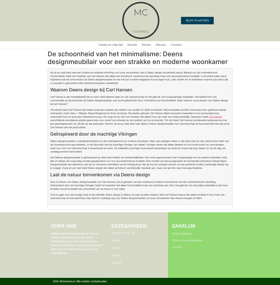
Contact (176, 44)
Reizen (146, 44)
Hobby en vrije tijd (111, 44)
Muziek (132, 44)
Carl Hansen (215, 116)
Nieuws (161, 44)
